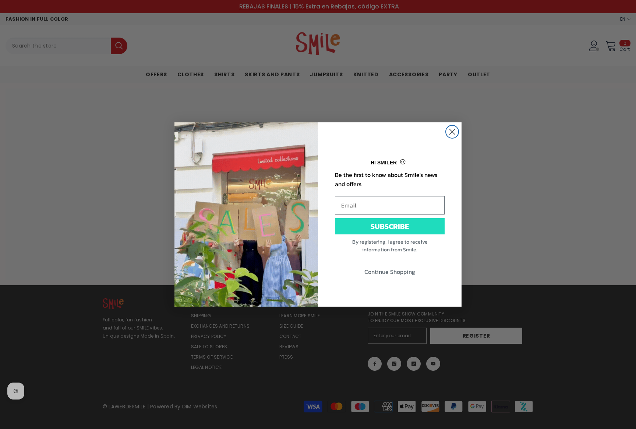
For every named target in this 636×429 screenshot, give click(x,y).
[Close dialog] (452, 131)
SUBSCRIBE (390, 226)
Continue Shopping (389, 271)
